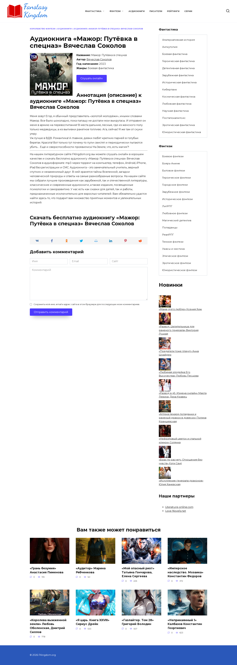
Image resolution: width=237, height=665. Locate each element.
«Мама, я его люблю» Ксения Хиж (180, 309)
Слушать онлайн (91, 78)
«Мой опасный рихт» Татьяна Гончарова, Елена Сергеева (138, 572)
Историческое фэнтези (177, 199)
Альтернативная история (178, 39)
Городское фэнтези (175, 184)
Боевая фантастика (174, 54)
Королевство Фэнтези (42, 29)
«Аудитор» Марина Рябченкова (91, 570)
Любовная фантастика (176, 103)
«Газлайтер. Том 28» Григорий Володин (138, 622)
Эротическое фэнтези (176, 263)
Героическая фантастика (178, 61)
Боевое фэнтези (173, 156)
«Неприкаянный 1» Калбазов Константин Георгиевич (185, 623)
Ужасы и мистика (173, 248)
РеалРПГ (168, 234)
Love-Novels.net (175, 510)
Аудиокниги (136, 11)
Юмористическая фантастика (181, 132)
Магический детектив (176, 220)
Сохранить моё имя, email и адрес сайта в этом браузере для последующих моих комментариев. (87, 304)
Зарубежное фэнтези (176, 191)
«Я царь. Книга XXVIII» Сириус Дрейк (92, 622)
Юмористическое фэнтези (179, 270)
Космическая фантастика (178, 96)
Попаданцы (169, 227)
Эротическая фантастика (178, 125)
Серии (188, 11)
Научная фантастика (175, 110)
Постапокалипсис (174, 117)
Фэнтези (115, 11)
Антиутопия (169, 46)
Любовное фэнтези (175, 213)
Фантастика (93, 11)
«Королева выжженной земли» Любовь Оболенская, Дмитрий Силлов (48, 626)
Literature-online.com (179, 507)
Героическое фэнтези (176, 177)
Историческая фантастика (179, 82)
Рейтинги (173, 11)
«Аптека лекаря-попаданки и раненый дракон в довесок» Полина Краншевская (182, 418)
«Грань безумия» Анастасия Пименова (46, 570)
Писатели (155, 11)
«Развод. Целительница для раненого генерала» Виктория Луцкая (178, 330)
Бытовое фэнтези (173, 170)
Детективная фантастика (178, 68)
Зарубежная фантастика (178, 75)
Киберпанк (169, 89)
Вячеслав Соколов (99, 59)
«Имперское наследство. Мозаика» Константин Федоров (185, 572)
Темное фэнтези (172, 241)
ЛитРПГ (167, 206)
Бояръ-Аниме (171, 163)
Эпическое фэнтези (175, 255)
